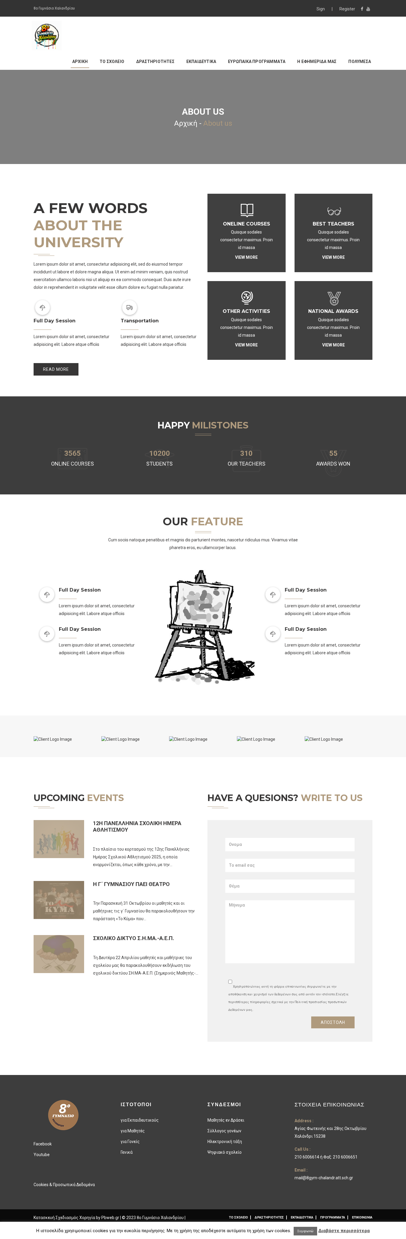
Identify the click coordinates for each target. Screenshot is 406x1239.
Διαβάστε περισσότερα (344, 1230)
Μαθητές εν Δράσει (225, 1120)
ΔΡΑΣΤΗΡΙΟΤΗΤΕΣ (155, 61)
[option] (67, 739)
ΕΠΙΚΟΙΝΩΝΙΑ (362, 1217)
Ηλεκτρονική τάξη (224, 1141)
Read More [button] (56, 369)
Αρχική (185, 123)
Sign (321, 9)
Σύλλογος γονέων (224, 1130)
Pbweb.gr (110, 1217)
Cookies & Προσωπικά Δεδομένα (64, 1184)
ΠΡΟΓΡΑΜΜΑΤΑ (332, 1217)
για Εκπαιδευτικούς (140, 1120)
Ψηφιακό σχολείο (224, 1152)
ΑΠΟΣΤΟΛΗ (333, 1022)
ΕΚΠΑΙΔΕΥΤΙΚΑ (201, 61)
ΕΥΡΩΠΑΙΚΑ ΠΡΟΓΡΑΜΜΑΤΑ (256, 61)
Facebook (43, 1144)
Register (347, 9)
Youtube (42, 1154)
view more (246, 257)
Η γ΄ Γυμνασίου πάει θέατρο (131, 884)
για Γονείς (130, 1141)
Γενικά (127, 1152)
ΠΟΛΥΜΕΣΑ (359, 61)
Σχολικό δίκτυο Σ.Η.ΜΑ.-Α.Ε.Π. (133, 938)
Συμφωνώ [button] (305, 1231)
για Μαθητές (133, 1130)
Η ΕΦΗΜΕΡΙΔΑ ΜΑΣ (316, 61)
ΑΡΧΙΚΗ (80, 61)
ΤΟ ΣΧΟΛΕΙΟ (112, 61)
